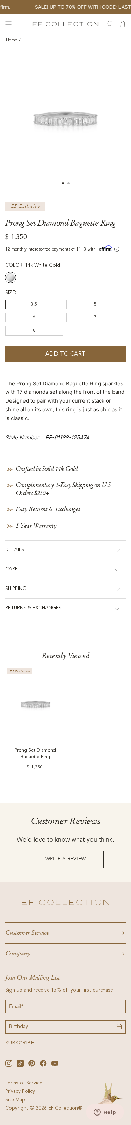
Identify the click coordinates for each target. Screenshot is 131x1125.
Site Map (15, 1100)
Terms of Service (23, 1083)
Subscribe (19, 1043)
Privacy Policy (20, 1091)
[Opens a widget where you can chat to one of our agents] (105, 1112)
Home (11, 40)
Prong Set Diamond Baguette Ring (35, 753)
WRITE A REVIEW (65, 859)
